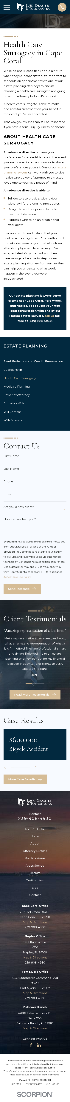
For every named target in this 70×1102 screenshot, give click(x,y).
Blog (35, 887)
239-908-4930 (35, 818)
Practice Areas (35, 858)
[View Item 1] (29, 683)
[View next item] (50, 683)
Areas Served (35, 865)
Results (35, 873)
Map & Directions (35, 922)
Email (7, 494)
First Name (11, 456)
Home (35, 836)
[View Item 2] (35, 683)
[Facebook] (31, 1045)
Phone (8, 481)
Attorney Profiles (35, 851)
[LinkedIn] (39, 1045)
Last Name (11, 468)
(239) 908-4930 (40, 321)
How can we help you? (20, 519)
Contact (35, 895)
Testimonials (35, 880)
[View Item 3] (41, 683)
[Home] (33, 7)
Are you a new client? (19, 506)
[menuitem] (35, 361)
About (34, 843)
